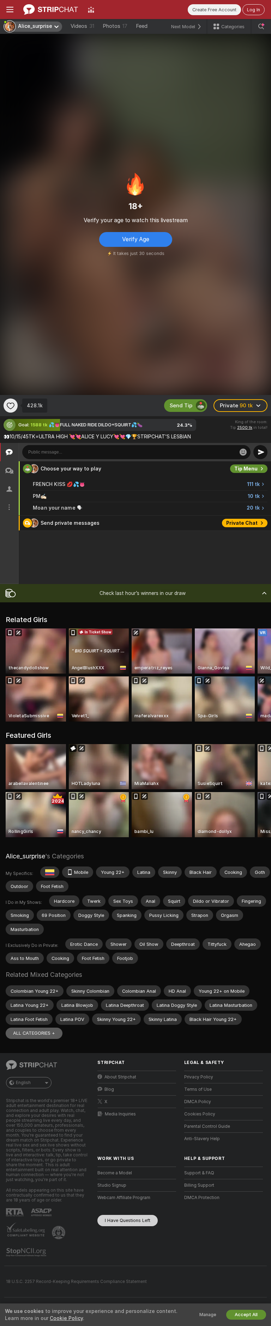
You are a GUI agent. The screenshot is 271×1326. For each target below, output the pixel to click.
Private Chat (242, 523)
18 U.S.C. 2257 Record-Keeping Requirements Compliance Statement (76, 1281)
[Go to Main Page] (51, 9)
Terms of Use (198, 1089)
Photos (115, 26)
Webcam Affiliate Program (123, 1197)
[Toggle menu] (10, 9)
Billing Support (199, 1185)
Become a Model (114, 1172)
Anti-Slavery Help (202, 1138)
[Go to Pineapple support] (59, 1232)
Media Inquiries (120, 1114)
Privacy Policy (198, 1077)
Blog (109, 1089)
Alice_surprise (25, 856)
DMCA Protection (201, 1197)
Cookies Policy (199, 1114)
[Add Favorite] (11, 406)
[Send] (260, 452)
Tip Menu (246, 469)
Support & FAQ (199, 1172)
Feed (141, 26)
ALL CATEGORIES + (34, 1033)
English (23, 1082)
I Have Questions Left (127, 1220)
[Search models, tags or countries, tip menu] (261, 26)
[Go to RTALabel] (15, 1212)
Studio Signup (111, 1185)
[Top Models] (91, 9)
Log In (253, 9)
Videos (82, 26)
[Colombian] (49, 872)
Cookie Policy (66, 1318)
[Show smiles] (243, 452)
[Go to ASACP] (42, 1212)
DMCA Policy (197, 1101)
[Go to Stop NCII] (27, 1252)
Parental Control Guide (207, 1126)
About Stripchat (120, 1077)
